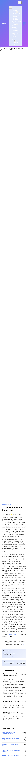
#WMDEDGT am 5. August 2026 (10, 745)
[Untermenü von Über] (15, 41)
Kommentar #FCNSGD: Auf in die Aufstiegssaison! (10, 739)
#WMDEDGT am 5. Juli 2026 (10, 755)
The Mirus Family (6, 504)
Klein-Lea (7, 653)
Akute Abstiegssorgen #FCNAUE (21, 663)
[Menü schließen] (10, 7)
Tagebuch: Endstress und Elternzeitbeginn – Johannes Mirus (10, 675)
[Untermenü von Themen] (17, 12)
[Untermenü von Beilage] (17, 24)
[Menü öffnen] (20, 2)
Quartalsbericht (13, 653)
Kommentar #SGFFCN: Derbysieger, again (8, 733)
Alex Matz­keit (12, 634)
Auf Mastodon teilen (7, 657)
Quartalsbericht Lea (7, 654)
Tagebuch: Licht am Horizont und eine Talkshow (8, 663)
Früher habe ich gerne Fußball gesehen (11, 750)
